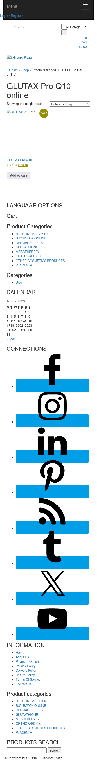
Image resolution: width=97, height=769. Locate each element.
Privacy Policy (25, 666)
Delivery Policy (26, 670)
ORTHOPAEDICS (28, 256)
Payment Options (28, 661)
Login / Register (11, 15)
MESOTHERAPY (27, 251)
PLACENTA (24, 265)
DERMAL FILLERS (29, 242)
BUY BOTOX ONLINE (31, 238)
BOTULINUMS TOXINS (32, 233)
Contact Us (24, 684)
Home (13, 70)
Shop (25, 70)
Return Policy (25, 675)
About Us (22, 657)
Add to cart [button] (18, 175)
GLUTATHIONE (27, 247)
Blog (19, 282)
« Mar (11, 339)
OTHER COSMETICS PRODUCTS (40, 260)
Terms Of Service (28, 679)
